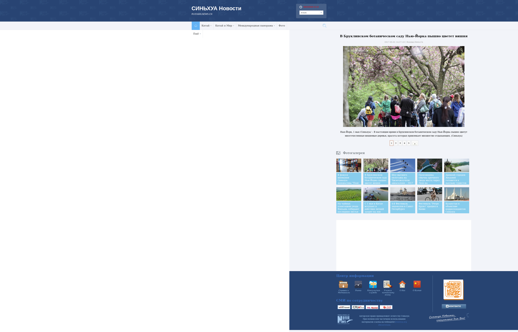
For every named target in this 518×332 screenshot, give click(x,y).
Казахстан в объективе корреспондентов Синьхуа (456, 207)
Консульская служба (373, 291)
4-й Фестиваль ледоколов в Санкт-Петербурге (403, 206)
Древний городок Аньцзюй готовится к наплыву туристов (456, 179)
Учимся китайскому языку (388, 292)
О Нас (402, 290)
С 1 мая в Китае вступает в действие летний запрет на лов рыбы (374, 209)
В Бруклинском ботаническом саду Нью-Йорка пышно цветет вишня (376, 179)
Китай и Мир (223, 25)
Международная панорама (255, 25)
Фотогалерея (354, 153)
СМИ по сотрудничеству (359, 300)
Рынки (358, 290)
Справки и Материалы (344, 291)
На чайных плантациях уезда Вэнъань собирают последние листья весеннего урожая (348, 209)
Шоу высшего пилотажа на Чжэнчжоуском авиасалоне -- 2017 (402, 179)
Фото (282, 25)
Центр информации (355, 276)
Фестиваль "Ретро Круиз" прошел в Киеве (429, 206)
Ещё (196, 33)
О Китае (417, 290)
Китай (205, 25)
